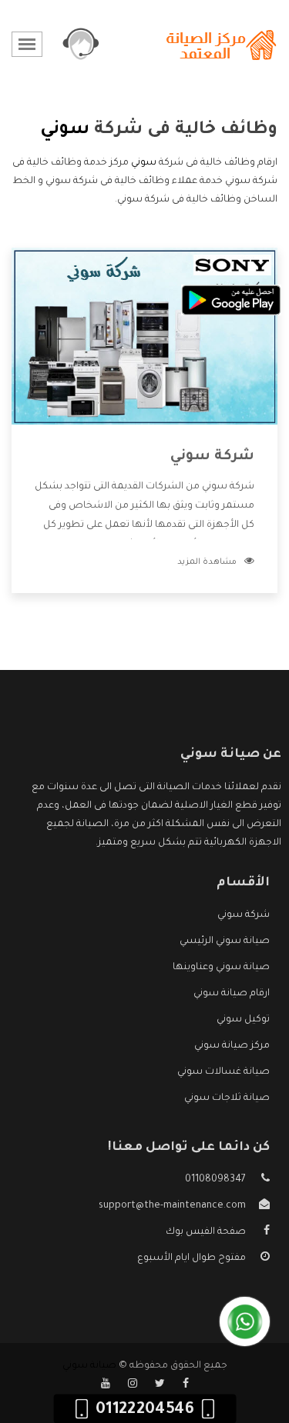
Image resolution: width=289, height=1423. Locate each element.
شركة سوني (212, 457)
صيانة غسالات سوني (223, 1072)
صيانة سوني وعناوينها (221, 967)
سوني (143, 163)
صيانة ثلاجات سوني (227, 1098)
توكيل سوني (243, 1020)
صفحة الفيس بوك (206, 1232)
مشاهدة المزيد (207, 562)
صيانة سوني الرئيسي (225, 941)
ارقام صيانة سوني (231, 993)
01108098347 (215, 1180)
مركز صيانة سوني (232, 1046)
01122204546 (144, 1410)
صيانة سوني (89, 1366)
